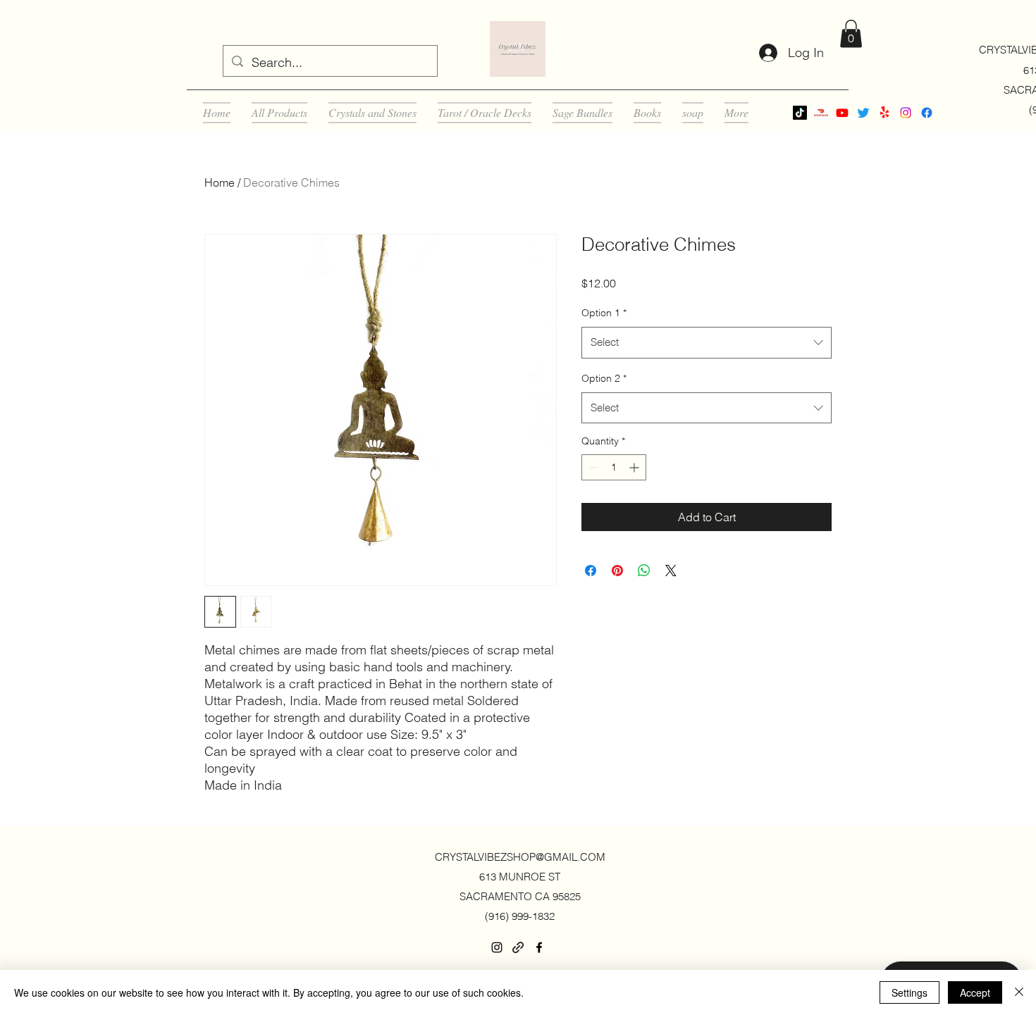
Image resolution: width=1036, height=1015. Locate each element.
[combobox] (706, 342)
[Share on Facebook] (590, 570)
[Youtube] (842, 113)
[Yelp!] (884, 113)
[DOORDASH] (821, 113)
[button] (851, 33)
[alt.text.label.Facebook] (927, 113)
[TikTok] (800, 113)
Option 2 (604, 378)
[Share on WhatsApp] (644, 570)
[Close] (1019, 992)
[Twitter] (863, 113)
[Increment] (635, 467)
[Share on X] (670, 570)
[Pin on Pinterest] (617, 570)
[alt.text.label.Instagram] (906, 113)
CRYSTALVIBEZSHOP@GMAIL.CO (515, 857)
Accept (975, 992)
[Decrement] (592, 467)
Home (219, 182)
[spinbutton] (614, 467)
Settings (909, 992)
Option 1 (604, 312)
